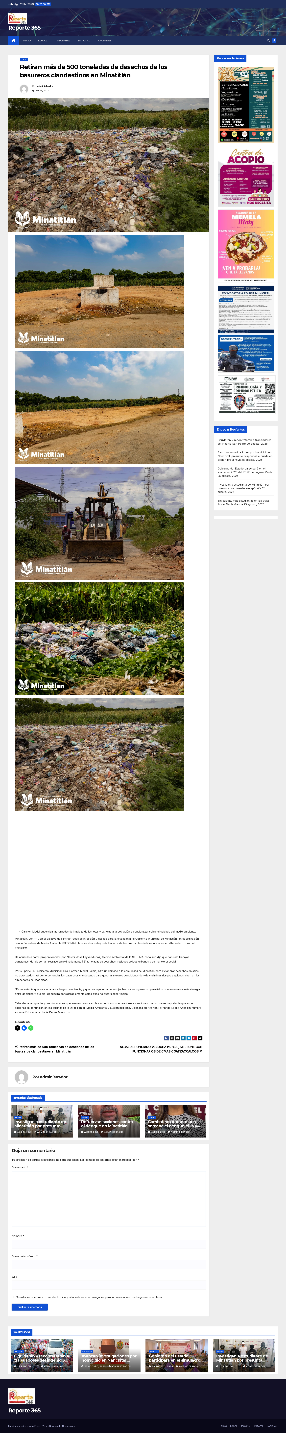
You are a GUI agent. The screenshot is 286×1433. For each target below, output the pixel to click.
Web (14, 1276)
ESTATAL (84, 40)
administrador (45, 86)
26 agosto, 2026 (95, 1366)
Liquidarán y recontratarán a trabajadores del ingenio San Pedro (42, 1360)
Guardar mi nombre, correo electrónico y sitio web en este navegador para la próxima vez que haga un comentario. (89, 1297)
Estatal (19, 1352)
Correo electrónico (25, 1256)
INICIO (27, 40)
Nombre (18, 1236)
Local (24, 60)
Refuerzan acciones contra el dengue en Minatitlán (107, 1123)
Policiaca (87, 1352)
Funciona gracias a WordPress (24, 1426)
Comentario (20, 1167)
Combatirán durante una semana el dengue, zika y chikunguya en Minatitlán (172, 1125)
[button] (268, 40)
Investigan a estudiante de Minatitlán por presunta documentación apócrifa (40, 1125)
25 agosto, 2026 (230, 1366)
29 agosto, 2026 (28, 1366)
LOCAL (43, 40)
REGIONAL (64, 40)
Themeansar (68, 1426)
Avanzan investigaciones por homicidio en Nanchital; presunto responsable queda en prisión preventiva (245, 456)
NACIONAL (104, 40)
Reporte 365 (24, 27)
